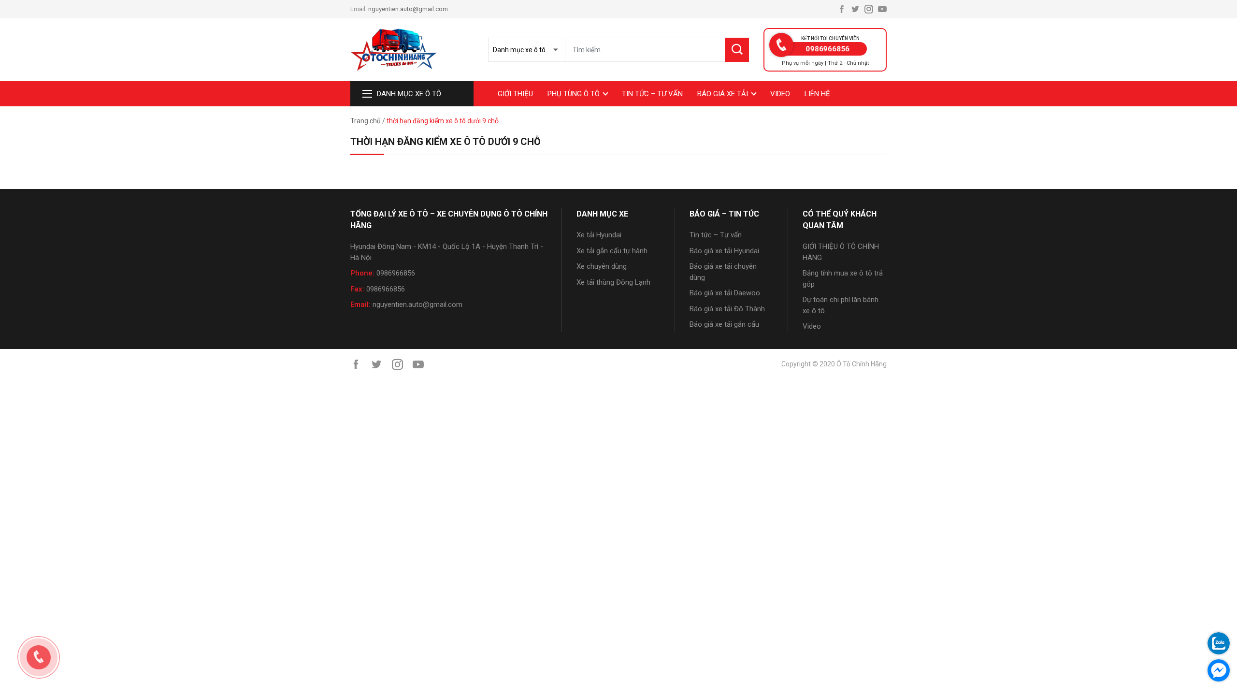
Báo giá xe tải (722, 93)
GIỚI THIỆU (515, 93)
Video (780, 93)
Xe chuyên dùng (601, 266)
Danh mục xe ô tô (409, 93)
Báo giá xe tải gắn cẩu (724, 324)
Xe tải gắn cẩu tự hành (611, 250)
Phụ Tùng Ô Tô (573, 93)
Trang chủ (365, 121)
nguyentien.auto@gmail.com (408, 9)
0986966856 (395, 273)
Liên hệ (817, 93)
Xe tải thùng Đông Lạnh (613, 282)
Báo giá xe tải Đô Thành (727, 308)
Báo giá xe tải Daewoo (725, 293)
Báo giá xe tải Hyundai (724, 250)
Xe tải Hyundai (598, 235)
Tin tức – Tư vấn (652, 93)
